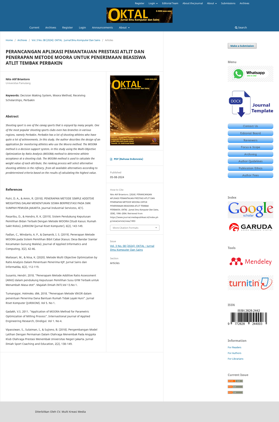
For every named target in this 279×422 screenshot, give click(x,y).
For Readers (234, 347)
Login (82, 27)
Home (9, 40)
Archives (50, 27)
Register (67, 27)
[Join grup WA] (250, 81)
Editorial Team (170, 3)
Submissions (228, 3)
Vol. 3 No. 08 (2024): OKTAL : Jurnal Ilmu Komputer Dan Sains (66, 40)
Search (242, 27)
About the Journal (193, 3)
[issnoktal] (247, 325)
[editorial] (250, 135)
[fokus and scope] (250, 149)
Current (34, 27)
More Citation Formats (125, 227)
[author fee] (250, 177)
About (123, 27)
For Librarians (235, 358)
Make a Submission (242, 46)
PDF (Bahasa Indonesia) (128, 159)
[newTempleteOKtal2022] (250, 118)
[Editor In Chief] (250, 128)
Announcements (102, 27)
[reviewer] (250, 142)
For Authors (234, 353)
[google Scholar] (250, 217)
